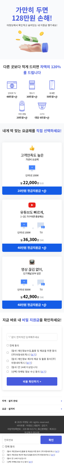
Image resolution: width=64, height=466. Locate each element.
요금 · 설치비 (32, 408)
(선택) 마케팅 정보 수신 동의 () (28, 371)
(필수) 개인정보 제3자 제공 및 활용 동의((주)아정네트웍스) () (33, 361)
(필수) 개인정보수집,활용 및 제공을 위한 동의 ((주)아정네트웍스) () (34, 352)
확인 (51, 440)
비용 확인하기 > (32, 381)
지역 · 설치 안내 (32, 400)
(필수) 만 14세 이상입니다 (24, 367)
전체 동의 (14, 345)
